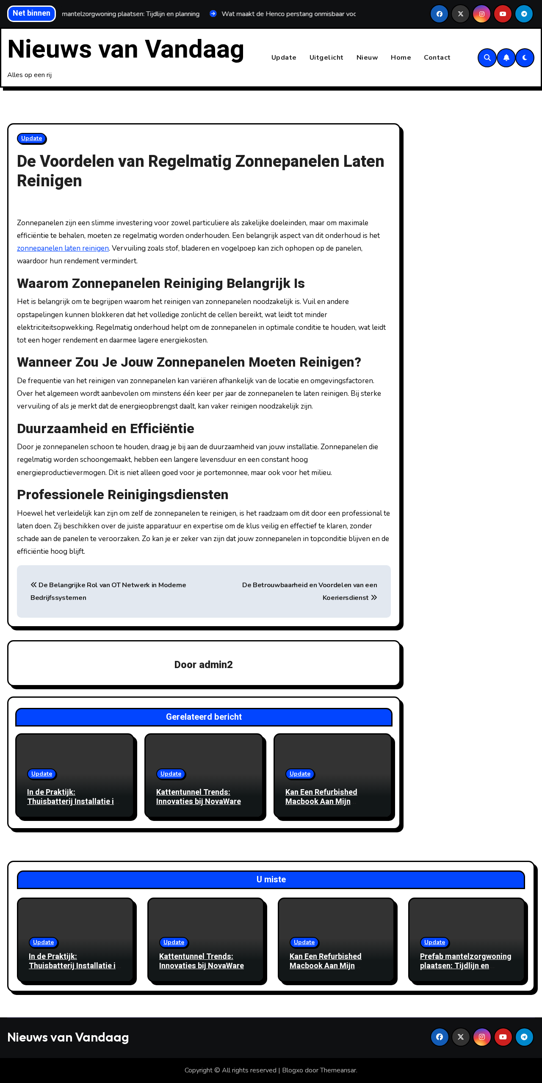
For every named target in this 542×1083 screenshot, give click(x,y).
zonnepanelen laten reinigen (63, 248)
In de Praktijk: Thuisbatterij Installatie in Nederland (72, 801)
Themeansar (338, 1070)
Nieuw (368, 57)
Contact (437, 57)
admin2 (216, 665)
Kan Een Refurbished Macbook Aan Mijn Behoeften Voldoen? (321, 801)
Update (284, 57)
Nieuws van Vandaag (125, 49)
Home (401, 57)
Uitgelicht (327, 57)
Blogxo (292, 1070)
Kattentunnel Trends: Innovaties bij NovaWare (198, 797)
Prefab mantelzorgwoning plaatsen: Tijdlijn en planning (466, 966)
